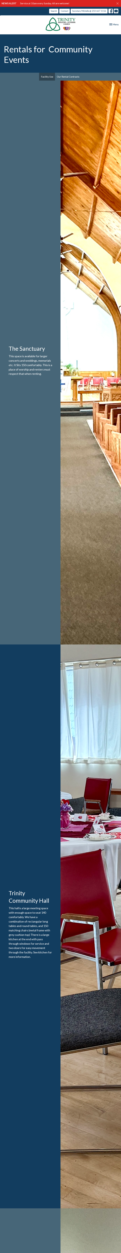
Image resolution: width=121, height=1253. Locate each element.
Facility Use (47, 76)
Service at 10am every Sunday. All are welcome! (44, 3)
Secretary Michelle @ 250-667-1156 (89, 11)
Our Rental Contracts (68, 76)
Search (54, 11)
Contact (64, 11)
